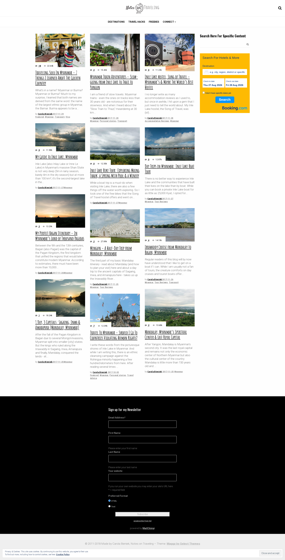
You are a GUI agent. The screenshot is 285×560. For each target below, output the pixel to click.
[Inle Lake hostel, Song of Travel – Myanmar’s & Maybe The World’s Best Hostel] (170, 52)
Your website (115, 471)
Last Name (114, 452)
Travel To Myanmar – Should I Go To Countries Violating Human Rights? (113, 335)
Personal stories (108, 121)
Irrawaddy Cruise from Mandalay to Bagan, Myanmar (168, 249)
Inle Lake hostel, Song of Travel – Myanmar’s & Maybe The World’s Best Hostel (169, 82)
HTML (114, 501)
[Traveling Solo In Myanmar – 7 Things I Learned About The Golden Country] (60, 50)
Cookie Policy (62, 554)
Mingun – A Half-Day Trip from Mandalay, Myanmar (111, 250)
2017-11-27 (58, 187)
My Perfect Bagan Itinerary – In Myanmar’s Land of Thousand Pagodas (59, 235)
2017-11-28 (113, 118)
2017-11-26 (58, 273)
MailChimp (148, 528)
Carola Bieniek (45, 114)
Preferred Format (118, 496)
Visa (68, 117)
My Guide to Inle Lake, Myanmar (56, 157)
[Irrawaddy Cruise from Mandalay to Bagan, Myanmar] (170, 225)
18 (39, 66)
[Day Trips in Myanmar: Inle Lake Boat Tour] (170, 144)
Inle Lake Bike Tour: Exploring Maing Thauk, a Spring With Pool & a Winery (114, 173)
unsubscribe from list (142, 521)
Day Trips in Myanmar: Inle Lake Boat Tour (169, 168)
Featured (39, 117)
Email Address (117, 417)
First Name (114, 433)
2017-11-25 (113, 284)
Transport (59, 117)
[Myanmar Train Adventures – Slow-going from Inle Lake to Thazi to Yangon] (115, 52)
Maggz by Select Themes (183, 543)
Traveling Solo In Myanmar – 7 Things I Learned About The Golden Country (57, 78)
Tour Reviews (161, 201)
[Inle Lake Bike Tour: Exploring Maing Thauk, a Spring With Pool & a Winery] (115, 146)
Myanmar (49, 117)
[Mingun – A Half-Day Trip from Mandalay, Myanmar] (115, 226)
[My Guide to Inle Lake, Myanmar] (60, 137)
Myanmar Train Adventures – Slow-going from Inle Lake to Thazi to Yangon (114, 82)
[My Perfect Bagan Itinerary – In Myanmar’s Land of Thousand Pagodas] (60, 211)
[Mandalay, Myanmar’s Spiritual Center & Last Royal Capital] (170, 307)
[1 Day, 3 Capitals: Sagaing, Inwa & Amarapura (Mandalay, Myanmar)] (60, 298)
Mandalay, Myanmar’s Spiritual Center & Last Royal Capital (166, 334)
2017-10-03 (113, 372)
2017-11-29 (58, 114)
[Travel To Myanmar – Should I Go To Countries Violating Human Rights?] (115, 310)
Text (113, 506)
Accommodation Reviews (157, 121)
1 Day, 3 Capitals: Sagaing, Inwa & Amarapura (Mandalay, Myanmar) (57, 324)
